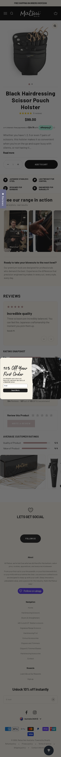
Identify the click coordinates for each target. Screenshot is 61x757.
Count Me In (15, 390)
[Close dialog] (59, 359)
